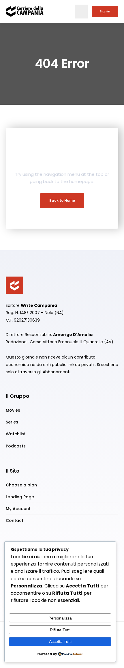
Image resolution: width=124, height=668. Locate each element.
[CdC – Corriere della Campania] (14, 285)
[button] (81, 11)
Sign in (105, 11)
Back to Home (62, 200)
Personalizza (60, 618)
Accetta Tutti (60, 641)
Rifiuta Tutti (60, 630)
